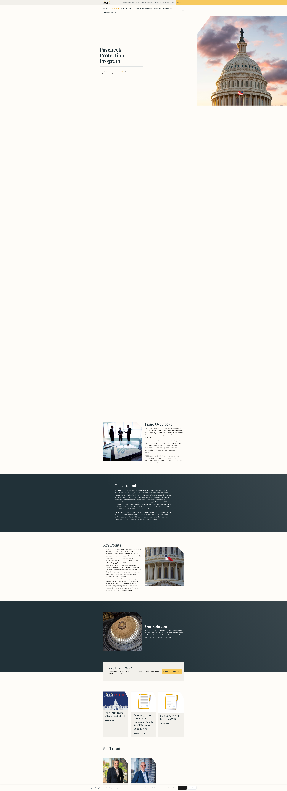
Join (173, 2)
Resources (167, 8)
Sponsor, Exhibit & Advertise (144, 2)
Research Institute (128, 2)
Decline (192, 788)
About (105, 8)
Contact (167, 2)
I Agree (182, 788)
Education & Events (144, 8)
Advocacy (115, 8)
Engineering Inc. (111, 12)
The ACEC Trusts (159, 2)
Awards (157, 8)
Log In (179, 2)
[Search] (182, 10)
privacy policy (171, 788)
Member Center (127, 8)
